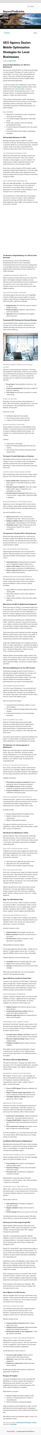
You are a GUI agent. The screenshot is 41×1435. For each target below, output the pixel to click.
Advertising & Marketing (23, 1422)
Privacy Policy (20, 27)
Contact (12, 27)
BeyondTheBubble (13, 11)
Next (36, 33)
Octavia (34, 1422)
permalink (14, 1424)
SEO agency (18, 87)
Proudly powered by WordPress (25, 1431)
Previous (6, 33)
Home (5, 27)
